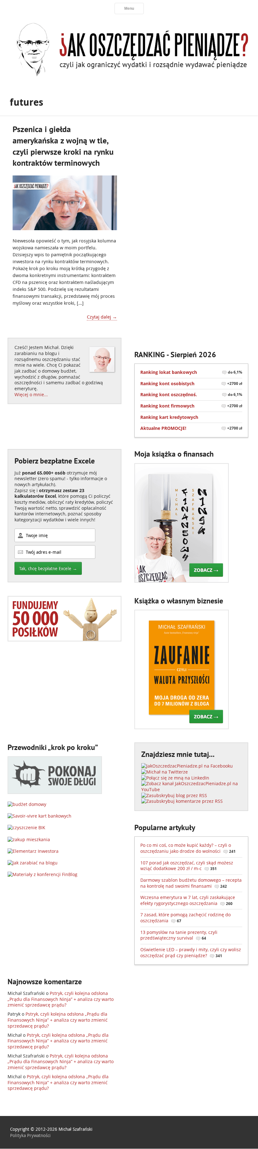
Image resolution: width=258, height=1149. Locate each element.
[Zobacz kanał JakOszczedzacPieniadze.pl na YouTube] (191, 789)
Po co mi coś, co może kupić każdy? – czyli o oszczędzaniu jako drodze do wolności (188, 848)
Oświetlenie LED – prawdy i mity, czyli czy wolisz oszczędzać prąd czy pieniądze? (190, 952)
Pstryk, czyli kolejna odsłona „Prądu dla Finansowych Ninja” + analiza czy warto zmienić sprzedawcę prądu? (61, 999)
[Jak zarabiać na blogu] (33, 863)
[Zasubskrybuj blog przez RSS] (174, 795)
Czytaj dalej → (102, 317)
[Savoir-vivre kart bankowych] (39, 816)
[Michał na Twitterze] (164, 772)
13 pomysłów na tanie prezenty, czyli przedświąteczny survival (178, 935)
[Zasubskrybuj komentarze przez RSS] (182, 801)
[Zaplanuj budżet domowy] (27, 804)
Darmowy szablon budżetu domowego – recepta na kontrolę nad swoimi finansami (191, 883)
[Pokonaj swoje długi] (55, 792)
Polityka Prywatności (30, 1135)
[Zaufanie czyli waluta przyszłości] (181, 727)
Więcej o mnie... (31, 394)
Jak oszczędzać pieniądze (129, 48)
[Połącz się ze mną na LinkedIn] (175, 778)
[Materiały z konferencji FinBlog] (42, 874)
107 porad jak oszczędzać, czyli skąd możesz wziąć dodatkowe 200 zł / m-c (186, 866)
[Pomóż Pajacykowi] (64, 640)
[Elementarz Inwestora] (33, 851)
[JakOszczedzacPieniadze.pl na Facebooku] (187, 766)
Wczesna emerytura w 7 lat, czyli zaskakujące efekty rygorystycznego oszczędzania (187, 900)
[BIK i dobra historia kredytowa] (26, 827)
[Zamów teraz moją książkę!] (181, 581)
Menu (129, 8)
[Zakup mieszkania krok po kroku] (29, 839)
